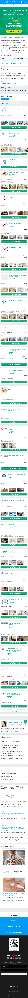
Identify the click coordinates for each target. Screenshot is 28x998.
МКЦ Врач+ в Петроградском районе (16, 428)
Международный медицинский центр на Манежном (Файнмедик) (17, 277)
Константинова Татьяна (16, 723)
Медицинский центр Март (16, 300)
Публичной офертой (19, 976)
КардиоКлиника (13, 327)
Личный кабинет (21, 1)
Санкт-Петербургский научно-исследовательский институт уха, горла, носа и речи (15, 650)
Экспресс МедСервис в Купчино (17, 669)
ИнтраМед (12, 524)
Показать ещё (14, 711)
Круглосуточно (5, 98)
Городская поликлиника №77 (16, 388)
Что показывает (5, 63)
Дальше (18, 715)
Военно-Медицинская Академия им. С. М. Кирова (16, 350)
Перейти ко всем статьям (7, 906)
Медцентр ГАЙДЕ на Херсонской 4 (17, 456)
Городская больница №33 (16, 370)
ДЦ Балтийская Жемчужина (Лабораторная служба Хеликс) (15, 694)
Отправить (14, 973)
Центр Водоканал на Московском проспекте (17, 475)
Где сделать (13, 63)
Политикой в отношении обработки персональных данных (11, 977)
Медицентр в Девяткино (15, 223)
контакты (16, 986)
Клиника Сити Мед (14, 108)
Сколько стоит (20, 63)
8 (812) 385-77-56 (25, 1)
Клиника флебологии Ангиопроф (15, 248)
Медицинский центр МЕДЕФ (16, 500)
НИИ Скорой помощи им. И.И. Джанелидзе (15, 409)
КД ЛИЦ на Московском (15, 599)
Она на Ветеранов (14, 551)
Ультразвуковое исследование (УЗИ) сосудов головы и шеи (13, 894)
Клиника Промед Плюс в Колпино (15, 624)
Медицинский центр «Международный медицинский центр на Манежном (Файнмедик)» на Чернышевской (12, 828)
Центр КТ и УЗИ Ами (14, 133)
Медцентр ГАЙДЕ (13, 573)
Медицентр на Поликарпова (16, 173)
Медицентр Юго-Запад (15, 197)
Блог (10, 986)
